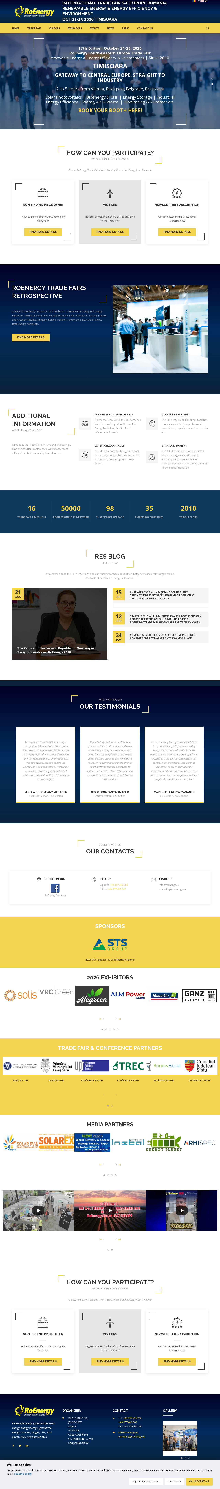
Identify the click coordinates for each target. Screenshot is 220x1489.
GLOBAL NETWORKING (176, 414)
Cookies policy (23, 1474)
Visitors (54, 28)
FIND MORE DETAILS (43, 232)
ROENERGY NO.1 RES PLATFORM (114, 414)
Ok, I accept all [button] (199, 1481)
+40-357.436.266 (118, 884)
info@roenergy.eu (169, 884)
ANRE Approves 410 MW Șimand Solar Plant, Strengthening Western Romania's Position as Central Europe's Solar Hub (162, 595)
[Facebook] (55, 887)
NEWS (110, 28)
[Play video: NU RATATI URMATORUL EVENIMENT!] (38, 1210)
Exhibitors (75, 28)
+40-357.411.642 (116, 889)
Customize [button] (175, 1481)
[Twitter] (20, 1446)
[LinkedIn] (27, 1446)
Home (15, 28)
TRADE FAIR (34, 28)
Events (94, 28)
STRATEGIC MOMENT (174, 445)
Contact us (145, 28)
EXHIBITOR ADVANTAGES (109, 445)
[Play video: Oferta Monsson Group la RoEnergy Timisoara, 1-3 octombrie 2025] (110, 1210)
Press (125, 28)
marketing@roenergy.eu (172, 889)
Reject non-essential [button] (146, 1481)
